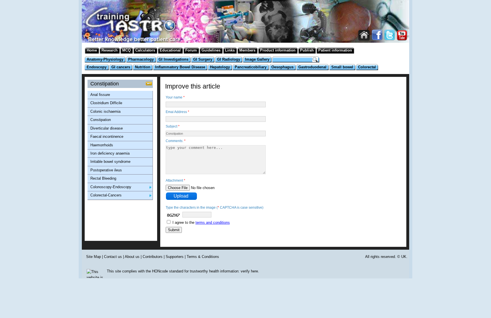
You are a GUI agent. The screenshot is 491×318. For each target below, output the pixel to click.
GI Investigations (173, 59)
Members (247, 50)
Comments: (176, 141)
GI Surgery (202, 59)
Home (92, 50)
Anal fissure (100, 95)
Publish (307, 50)
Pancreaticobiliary (251, 67)
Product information (278, 50)
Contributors (153, 257)
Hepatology (220, 67)
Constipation (100, 120)
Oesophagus (282, 67)
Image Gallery (257, 59)
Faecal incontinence (106, 136)
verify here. (250, 271)
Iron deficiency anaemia (110, 153)
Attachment (175, 180)
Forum (191, 50)
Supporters (175, 257)
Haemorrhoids (101, 145)
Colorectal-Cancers (106, 195)
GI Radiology (228, 59)
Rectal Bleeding (103, 178)
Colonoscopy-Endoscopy (110, 187)
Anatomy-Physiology (105, 59)
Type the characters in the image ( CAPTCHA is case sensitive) (214, 208)
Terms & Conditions (203, 257)
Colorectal (367, 67)
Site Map (93, 257)
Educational (170, 50)
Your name (175, 97)
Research (109, 50)
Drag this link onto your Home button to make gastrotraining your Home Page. (364, 35)
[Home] (130, 34)
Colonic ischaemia (105, 111)
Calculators (145, 50)
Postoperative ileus (106, 170)
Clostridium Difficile (106, 103)
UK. (404, 257)
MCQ (126, 50)
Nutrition (142, 67)
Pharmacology (141, 59)
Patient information (335, 50)
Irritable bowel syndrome (110, 161)
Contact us (113, 257)
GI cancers (120, 67)
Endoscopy (97, 67)
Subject (173, 126)
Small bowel (342, 67)
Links (230, 50)
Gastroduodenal (312, 67)
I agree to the (201, 222)
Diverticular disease (106, 128)
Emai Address (177, 112)
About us (132, 257)
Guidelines (210, 50)
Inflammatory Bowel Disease (180, 67)
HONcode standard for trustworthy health (185, 271)
